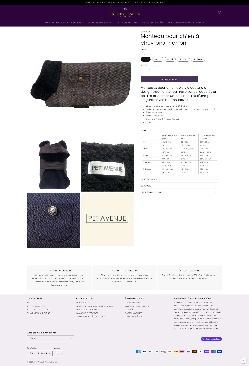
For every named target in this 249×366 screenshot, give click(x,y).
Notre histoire (133, 302)
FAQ (29, 302)
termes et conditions (38, 313)
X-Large (183, 59)
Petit (145, 59)
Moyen (158, 59)
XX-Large (198, 59)
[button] (54, 22)
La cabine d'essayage (87, 313)
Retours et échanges (38, 310)
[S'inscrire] (71, 338)
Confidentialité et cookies (90, 316)
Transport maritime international (94, 306)
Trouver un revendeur (137, 306)
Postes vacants (133, 313)
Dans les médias (133, 316)
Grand (170, 59)
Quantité (144, 65)
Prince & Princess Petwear (47, 362)
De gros (129, 310)
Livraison (81, 302)
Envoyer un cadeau (86, 310)
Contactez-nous (36, 306)
